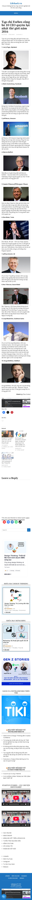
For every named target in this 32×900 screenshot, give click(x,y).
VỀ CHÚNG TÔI (8, 846)
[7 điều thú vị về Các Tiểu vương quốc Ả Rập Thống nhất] (8, 455)
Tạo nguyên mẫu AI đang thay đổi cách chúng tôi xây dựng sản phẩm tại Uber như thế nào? (16, 754)
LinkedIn (6, 856)
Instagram (6, 861)
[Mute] (26, 804)
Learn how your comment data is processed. (15, 518)
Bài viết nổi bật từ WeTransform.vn (17, 731)
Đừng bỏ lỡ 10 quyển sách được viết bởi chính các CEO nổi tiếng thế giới (7, 440)
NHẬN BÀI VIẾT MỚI (9, 849)
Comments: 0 (19, 34)
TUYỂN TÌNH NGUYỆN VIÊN (12, 841)
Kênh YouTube (7, 859)
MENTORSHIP (7, 835)
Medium (5, 867)
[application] (16, 798)
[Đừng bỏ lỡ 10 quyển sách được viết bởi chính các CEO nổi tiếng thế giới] (8, 433)
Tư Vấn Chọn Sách (9, 864)
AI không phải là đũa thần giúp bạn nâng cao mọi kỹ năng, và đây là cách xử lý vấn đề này (16, 748)
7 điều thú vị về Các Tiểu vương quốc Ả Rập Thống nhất (7, 461)
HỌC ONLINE (7, 833)
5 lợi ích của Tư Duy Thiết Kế (12, 774)
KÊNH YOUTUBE (8, 843)
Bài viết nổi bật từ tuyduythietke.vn (16, 769)
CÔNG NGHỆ (12, 34)
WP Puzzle (19, 887)
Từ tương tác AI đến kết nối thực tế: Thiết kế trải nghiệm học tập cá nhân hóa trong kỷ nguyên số (16, 742)
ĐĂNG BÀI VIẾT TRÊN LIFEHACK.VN (14, 838)
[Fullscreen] (28, 804)
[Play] (4, 804)
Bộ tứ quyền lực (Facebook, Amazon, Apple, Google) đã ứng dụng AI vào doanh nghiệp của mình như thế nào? (20, 442)
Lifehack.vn (16, 3)
